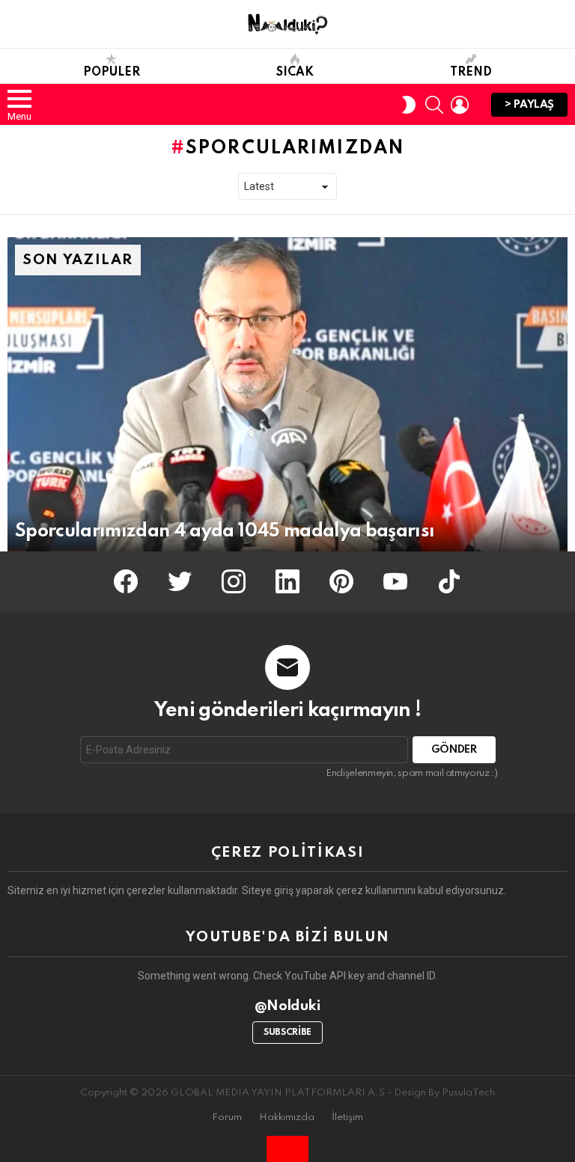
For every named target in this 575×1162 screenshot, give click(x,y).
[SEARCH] (434, 105)
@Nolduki (288, 1006)
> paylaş (529, 105)
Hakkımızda (286, 1117)
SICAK (295, 73)
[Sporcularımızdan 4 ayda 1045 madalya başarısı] (287, 394)
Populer (111, 73)
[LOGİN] (460, 105)
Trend (471, 73)
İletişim (347, 1117)
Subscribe (287, 1032)
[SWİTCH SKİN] (409, 105)
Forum (227, 1117)
